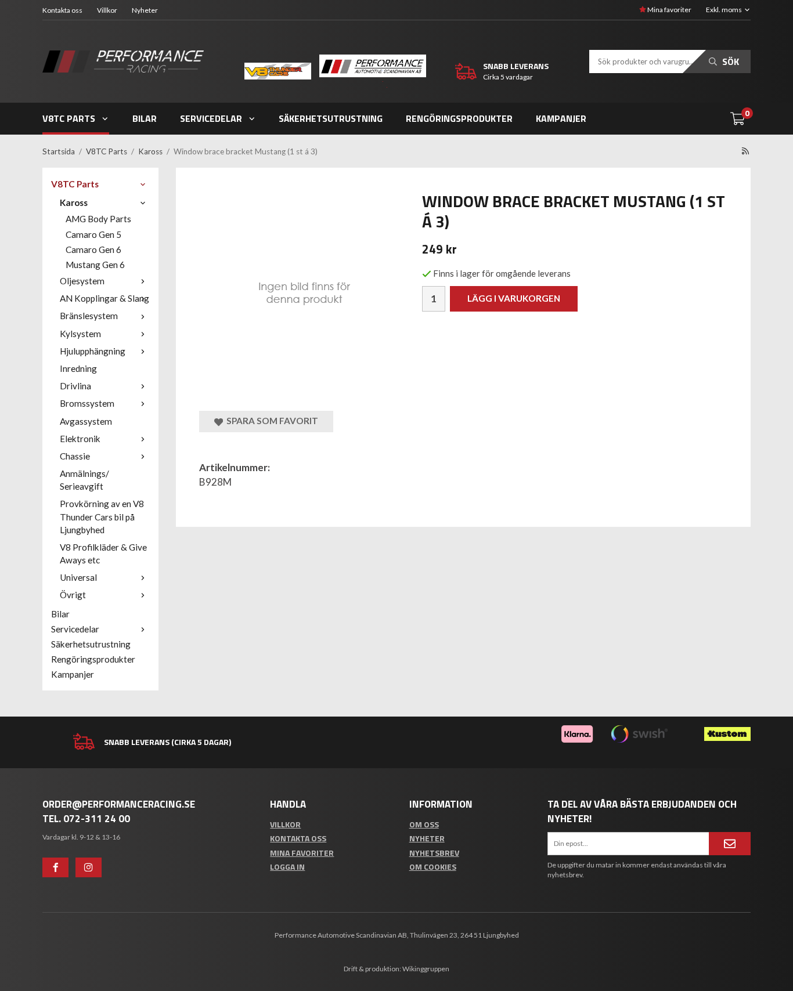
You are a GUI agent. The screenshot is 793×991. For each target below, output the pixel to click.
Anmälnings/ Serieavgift (84, 479)
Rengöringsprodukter (459, 118)
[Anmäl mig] (730, 843)
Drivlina (75, 386)
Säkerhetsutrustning (331, 118)
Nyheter (145, 10)
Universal (78, 577)
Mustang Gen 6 (95, 264)
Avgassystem (86, 421)
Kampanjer (561, 118)
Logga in (287, 866)
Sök (729, 61)
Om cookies (432, 866)
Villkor (107, 10)
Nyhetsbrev (434, 853)
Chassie (75, 456)
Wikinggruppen (425, 968)
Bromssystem (87, 403)
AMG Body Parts (98, 219)
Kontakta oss (62, 10)
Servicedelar (211, 118)
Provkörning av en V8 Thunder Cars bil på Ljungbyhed (102, 516)
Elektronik (80, 438)
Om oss (424, 824)
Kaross (74, 202)
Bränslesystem (89, 315)
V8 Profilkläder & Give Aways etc (103, 553)
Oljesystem (82, 281)
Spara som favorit (270, 420)
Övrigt (73, 594)
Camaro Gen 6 (93, 249)
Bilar (144, 118)
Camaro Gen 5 (93, 234)
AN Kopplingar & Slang (104, 298)
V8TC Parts (68, 118)
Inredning (78, 368)
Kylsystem (80, 333)
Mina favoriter (668, 9)
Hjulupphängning (92, 351)
